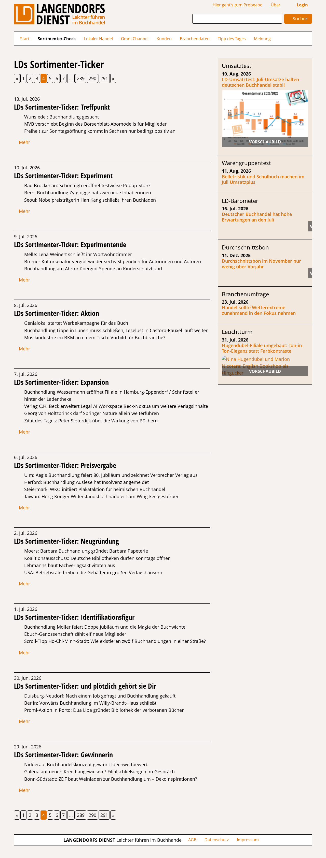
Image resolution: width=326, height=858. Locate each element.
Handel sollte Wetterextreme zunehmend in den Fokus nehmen (259, 310)
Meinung (262, 38)
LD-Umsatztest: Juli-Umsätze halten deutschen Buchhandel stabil (260, 82)
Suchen (299, 19)
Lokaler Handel (98, 38)
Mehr (24, 142)
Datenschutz (217, 840)
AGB (192, 840)
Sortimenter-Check (57, 38)
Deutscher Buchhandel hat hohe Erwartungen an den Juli (257, 217)
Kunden (164, 38)
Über (275, 5)
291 (104, 78)
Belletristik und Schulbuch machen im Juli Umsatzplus (263, 179)
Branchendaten (195, 38)
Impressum (248, 840)
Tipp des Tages (232, 38)
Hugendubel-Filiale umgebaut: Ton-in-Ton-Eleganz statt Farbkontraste (262, 348)
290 (92, 78)
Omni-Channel (134, 38)
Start (25, 38)
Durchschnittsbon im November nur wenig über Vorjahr (261, 264)
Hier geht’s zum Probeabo (238, 5)
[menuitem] (25, 38)
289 (81, 78)
